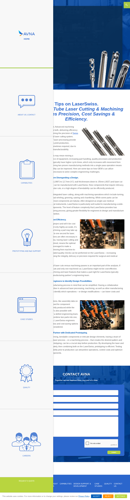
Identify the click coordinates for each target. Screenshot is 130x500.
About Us (55, 485)
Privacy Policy (83, 496)
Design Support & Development (82, 485)
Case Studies (98, 485)
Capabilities (65, 484)
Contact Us (118, 485)
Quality (108, 484)
